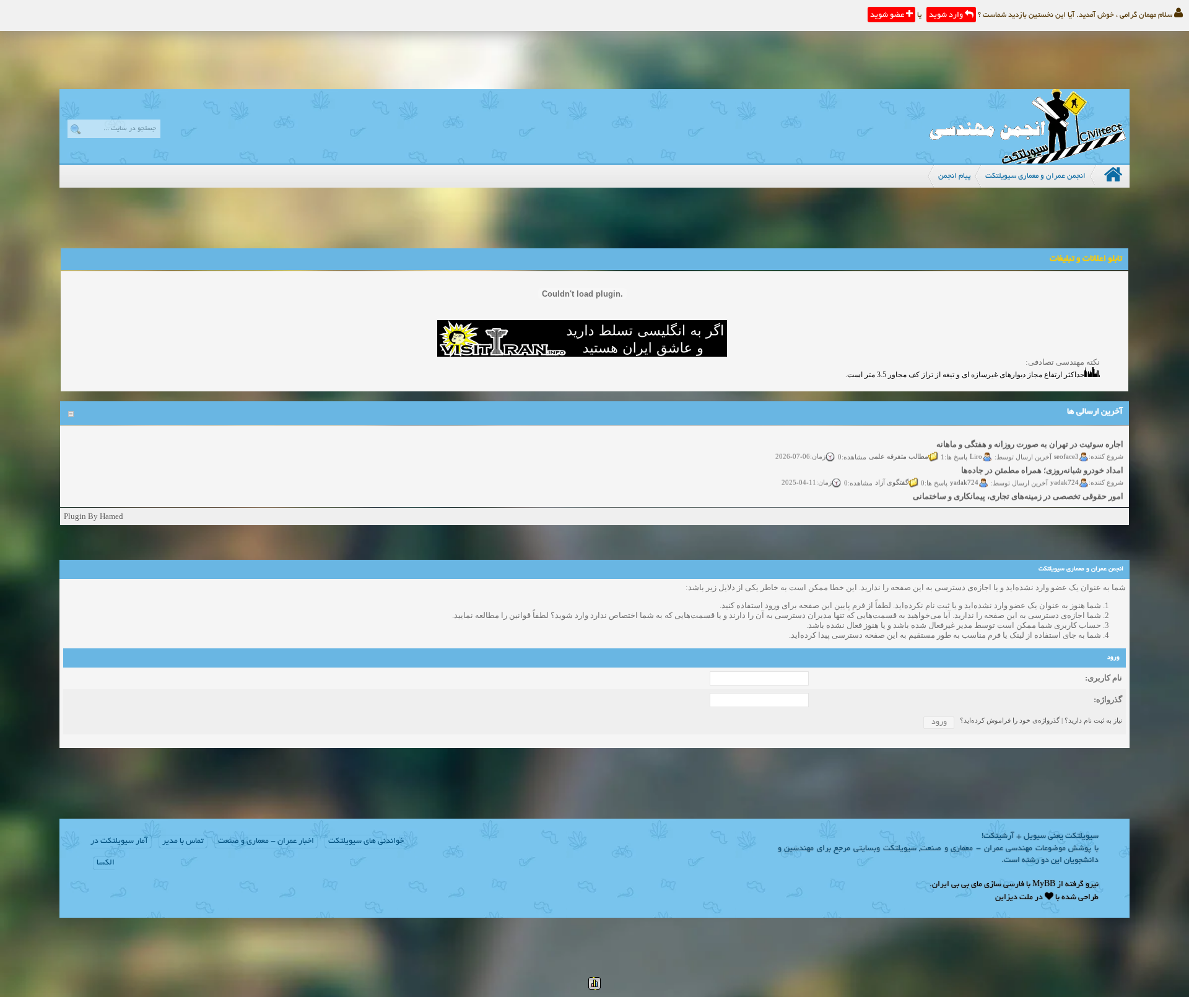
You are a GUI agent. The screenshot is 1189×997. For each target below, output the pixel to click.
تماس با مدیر (183, 841)
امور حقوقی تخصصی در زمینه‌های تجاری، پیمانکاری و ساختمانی (1018, 489)
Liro (976, 449)
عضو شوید (888, 15)
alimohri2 (1065, 501)
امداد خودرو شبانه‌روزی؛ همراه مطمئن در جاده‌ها (1042, 463)
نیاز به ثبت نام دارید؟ (1093, 720)
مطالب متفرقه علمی (898, 449)
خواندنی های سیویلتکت (366, 841)
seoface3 (1066, 449)
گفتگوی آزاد (891, 475)
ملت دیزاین (1014, 898)
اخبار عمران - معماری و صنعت (266, 841)
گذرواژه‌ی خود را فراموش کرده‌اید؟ (1010, 720)
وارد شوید (947, 15)
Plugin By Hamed (93, 516)
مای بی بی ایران (957, 885)
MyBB (1043, 885)
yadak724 (1064, 475)
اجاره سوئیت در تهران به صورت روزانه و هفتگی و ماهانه (1029, 437)
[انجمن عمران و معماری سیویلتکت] (1027, 160)
